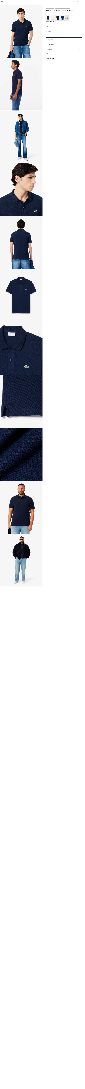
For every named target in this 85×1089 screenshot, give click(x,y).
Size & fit (49, 49)
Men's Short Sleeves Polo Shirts (62, 8)
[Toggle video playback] (3, 108)
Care (48, 54)
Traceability (50, 58)
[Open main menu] (83, 1)
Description (50, 40)
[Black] (58, 18)
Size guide (48, 31)
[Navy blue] (62, 18)
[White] (53, 18)
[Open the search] (79, 1)
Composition (51, 44)
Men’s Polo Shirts (50, 8)
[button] (76, 1)
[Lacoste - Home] (2, 1)
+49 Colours (67, 18)
